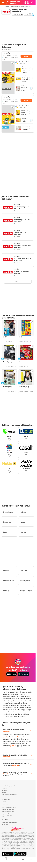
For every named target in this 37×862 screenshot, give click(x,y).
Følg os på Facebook (8, 809)
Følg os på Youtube (7, 814)
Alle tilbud (4, 790)
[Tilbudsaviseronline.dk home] (13, 2)
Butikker (7, 6)
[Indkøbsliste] (28, 2)
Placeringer (20, 6)
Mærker (4, 792)
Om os (3, 797)
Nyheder (4, 801)
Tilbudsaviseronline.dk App (9, 794)
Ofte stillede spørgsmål (8, 786)
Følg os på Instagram (8, 811)
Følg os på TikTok (7, 816)
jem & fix (13, 6)
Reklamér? (5, 788)
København (6, 731)
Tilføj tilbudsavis (6, 799)
